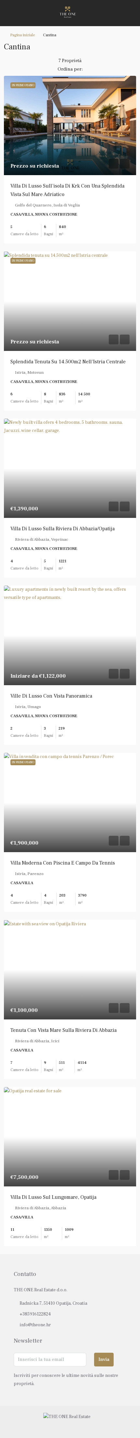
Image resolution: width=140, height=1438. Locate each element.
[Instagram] (70, 1426)
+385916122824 (35, 1314)
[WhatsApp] (81, 1426)
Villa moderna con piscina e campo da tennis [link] (62, 863)
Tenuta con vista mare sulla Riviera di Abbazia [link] (63, 1030)
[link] (70, 125)
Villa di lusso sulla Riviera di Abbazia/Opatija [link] (62, 528)
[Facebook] (59, 1426)
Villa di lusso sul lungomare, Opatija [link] (53, 1197)
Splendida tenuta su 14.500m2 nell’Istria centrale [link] (68, 361)
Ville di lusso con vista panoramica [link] (51, 696)
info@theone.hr (35, 1325)
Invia (103, 1359)
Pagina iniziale (22, 35)
